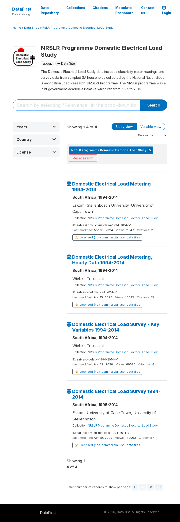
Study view (124, 127)
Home (17, 27)
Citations (100, 8)
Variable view (150, 127)
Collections (75, 8)
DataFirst (21, 9)
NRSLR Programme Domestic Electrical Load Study (76, 27)
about (47, 63)
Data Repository (50, 10)
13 (152, 297)
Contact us (147, 10)
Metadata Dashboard (124, 10)
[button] (36, 127)
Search (153, 105)
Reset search (83, 158)
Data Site (30, 27)
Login (166, 13)
